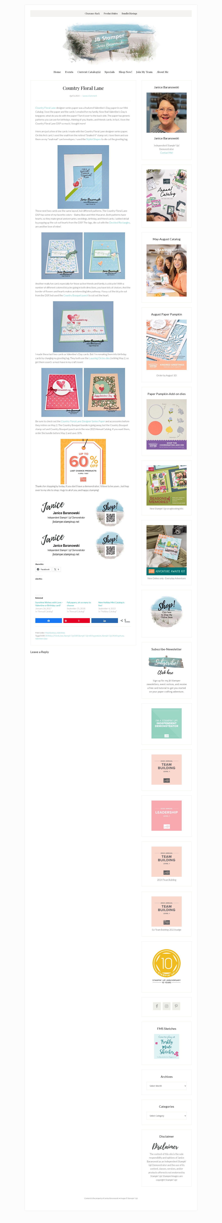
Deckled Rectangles (119, 222)
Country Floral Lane (45, 107)
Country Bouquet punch (75, 295)
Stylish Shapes (93, 139)
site (49, 490)
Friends (57, 636)
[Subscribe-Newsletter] (166, 674)
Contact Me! (166, 152)
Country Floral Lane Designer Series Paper (83, 421)
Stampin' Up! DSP (71, 636)
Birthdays (49, 636)
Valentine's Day (41, 638)
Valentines (61, 633)
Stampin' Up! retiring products (89, 636)
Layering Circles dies (99, 358)
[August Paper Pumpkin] (166, 345)
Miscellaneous (50, 633)
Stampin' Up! (107, 636)
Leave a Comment (90, 96)
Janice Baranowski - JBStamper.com (111, 42)
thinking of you (118, 636)
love (61, 636)
